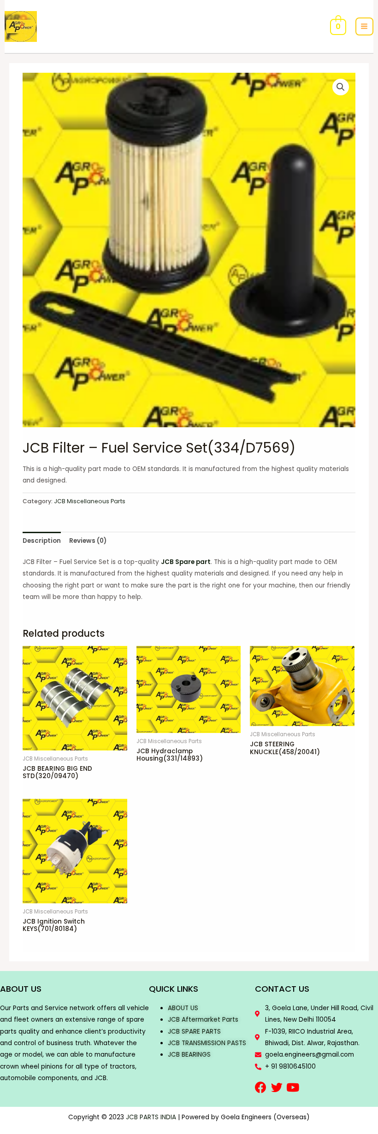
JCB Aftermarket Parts (203, 1019)
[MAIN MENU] (364, 26)
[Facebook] (260, 1087)
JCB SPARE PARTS (194, 1031)
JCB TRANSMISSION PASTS (207, 1043)
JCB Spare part (186, 562)
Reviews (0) (87, 540)
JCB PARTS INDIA (151, 1117)
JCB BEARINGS (189, 1054)
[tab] (42, 541)
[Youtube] (293, 1087)
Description (42, 540)
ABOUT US (183, 1008)
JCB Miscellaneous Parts (89, 501)
